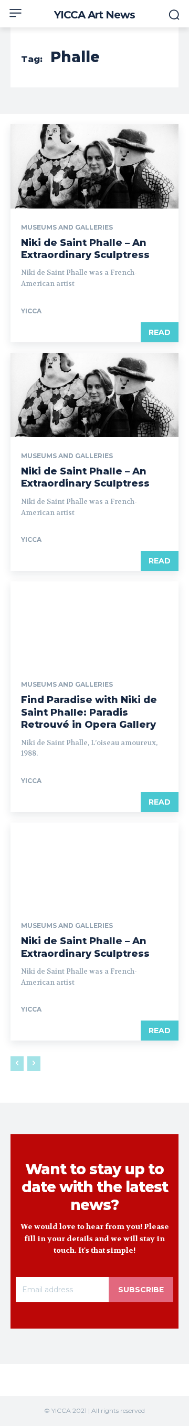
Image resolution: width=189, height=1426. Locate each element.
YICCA (31, 311)
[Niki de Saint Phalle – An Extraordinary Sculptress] (94, 166)
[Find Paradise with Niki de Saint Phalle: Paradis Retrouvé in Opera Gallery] (94, 623)
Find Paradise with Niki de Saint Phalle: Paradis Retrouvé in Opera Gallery (89, 712)
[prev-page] (17, 1063)
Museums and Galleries (67, 227)
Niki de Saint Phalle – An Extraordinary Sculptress (85, 249)
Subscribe (141, 1289)
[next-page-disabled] (33, 1063)
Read (160, 332)
